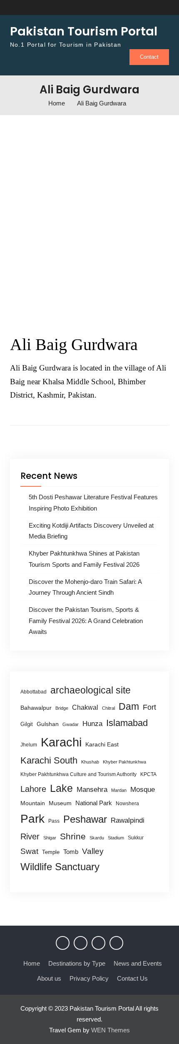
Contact (149, 57)
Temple (51, 852)
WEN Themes (110, 1030)
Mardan (119, 790)
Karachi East (102, 744)
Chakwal (85, 707)
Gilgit (26, 724)
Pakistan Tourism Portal (83, 31)
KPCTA (148, 774)
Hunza (92, 724)
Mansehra (92, 790)
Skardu (97, 837)
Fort (149, 707)
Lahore (33, 789)
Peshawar (85, 819)
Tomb (70, 852)
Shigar (49, 837)
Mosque (142, 790)
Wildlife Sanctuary (59, 866)
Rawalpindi (127, 820)
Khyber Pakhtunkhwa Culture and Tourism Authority (78, 774)
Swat (29, 851)
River (30, 836)
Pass (54, 821)
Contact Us (132, 978)
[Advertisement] (89, 221)
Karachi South (48, 760)
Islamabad (127, 723)
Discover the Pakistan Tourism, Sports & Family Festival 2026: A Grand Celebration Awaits (86, 620)
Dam (129, 706)
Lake (61, 788)
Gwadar (70, 724)
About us (49, 978)
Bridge (61, 708)
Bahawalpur (36, 708)
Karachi (61, 742)
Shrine (73, 836)
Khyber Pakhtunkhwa (124, 761)
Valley (93, 851)
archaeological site (90, 690)
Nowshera (127, 803)
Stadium (116, 837)
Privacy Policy (89, 978)
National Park (93, 802)
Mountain (32, 803)
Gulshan (48, 724)
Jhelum (28, 745)
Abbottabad (33, 692)
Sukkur (136, 838)
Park (32, 818)
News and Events (138, 963)
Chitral (108, 708)
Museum (60, 803)
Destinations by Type (76, 963)
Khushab (90, 761)
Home (31, 963)
